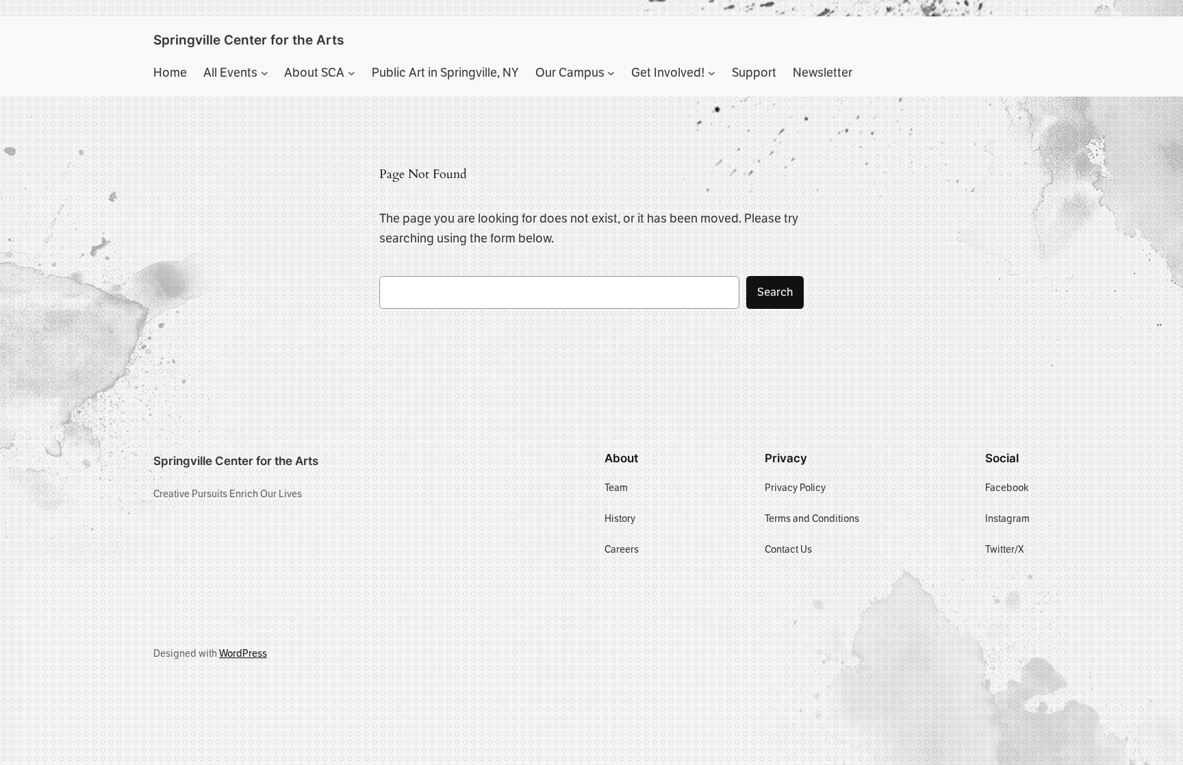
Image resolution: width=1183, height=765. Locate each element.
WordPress (243, 653)
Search (775, 292)
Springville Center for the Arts (248, 40)
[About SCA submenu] (351, 73)
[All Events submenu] (264, 73)
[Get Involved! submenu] (711, 73)
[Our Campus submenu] (611, 73)
